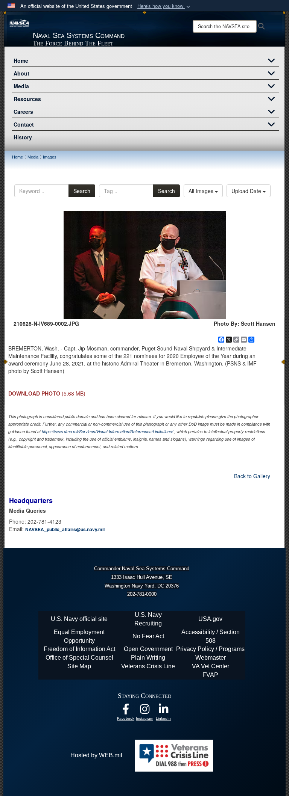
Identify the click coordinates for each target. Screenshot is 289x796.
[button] (164, 6)
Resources (27, 99)
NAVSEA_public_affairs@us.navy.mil (65, 529)
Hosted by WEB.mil (96, 755)
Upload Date (247, 191)
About (21, 73)
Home (21, 60)
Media (21, 86)
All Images (202, 191)
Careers (23, 111)
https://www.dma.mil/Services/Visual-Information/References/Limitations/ (107, 431)
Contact (24, 124)
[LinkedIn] (163, 711)
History (23, 137)
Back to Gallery (252, 476)
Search (81, 191)
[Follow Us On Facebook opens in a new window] (125, 711)
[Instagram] (144, 711)
